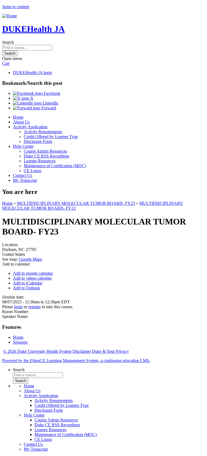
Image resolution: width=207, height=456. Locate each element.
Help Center (23, 146)
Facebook (51, 93)
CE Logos (32, 170)
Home (18, 117)
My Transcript (25, 180)
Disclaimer (82, 351)
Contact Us (22, 175)
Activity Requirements (43, 131)
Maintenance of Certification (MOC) (55, 165)
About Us (21, 122)
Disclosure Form (38, 141)
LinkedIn (50, 103)
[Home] (9, 16)
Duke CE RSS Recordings (46, 156)
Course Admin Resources (45, 151)
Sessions (20, 342)
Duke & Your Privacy (110, 351)
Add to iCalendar (27, 283)
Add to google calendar (33, 273)
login (18, 306)
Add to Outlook (26, 288)
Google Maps (30, 259)
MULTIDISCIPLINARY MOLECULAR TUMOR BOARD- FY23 (76, 203)
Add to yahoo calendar (32, 278)
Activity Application (30, 127)
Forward (48, 108)
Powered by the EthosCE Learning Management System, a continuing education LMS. (76, 360)
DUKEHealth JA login (32, 72)
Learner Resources (40, 161)
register (34, 306)
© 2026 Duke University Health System (37, 351)
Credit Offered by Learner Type (51, 136)
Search (8, 42)
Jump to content (15, 6)
